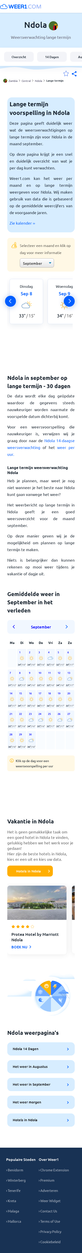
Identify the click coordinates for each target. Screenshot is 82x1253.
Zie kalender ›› (22, 223)
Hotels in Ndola (28, 871)
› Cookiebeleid (50, 1242)
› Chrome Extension (54, 1170)
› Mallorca (13, 1221)
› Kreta (11, 1201)
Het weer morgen (27, 1102)
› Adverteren (48, 1190)
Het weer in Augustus (30, 1066)
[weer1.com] (20, 6)
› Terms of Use (49, 1221)
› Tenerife (13, 1190)
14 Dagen (52, 57)
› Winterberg (16, 1180)
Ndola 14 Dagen (25, 1048)
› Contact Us (48, 1211)
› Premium (46, 1180)
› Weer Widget (50, 1201)
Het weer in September (31, 1084)
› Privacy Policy (50, 1231)
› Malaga (12, 1211)
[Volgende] (69, 301)
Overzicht (19, 57)
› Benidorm (14, 1170)
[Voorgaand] (10, 301)
